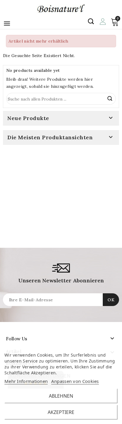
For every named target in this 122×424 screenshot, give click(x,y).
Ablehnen (61, 396)
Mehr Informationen (26, 381)
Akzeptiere (61, 412)
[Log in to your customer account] (102, 21)
